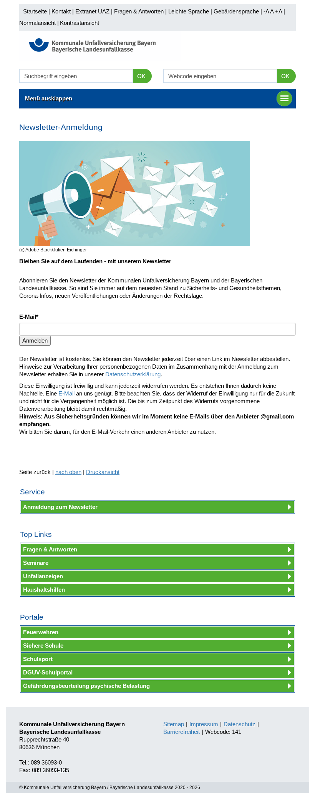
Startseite (35, 11)
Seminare (35, 562)
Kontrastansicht (79, 23)
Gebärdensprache (236, 11)
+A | (279, 11)
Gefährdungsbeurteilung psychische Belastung (86, 686)
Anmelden (35, 340)
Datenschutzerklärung (133, 374)
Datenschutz (239, 724)
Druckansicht (102, 472)
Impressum (203, 724)
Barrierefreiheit (181, 731)
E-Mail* (28, 316)
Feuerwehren (40, 632)
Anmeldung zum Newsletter (60, 507)
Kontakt (61, 11)
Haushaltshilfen (44, 589)
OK (141, 76)
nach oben (68, 472)
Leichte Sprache (188, 11)
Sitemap (173, 724)
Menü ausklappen (48, 98)
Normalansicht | (39, 23)
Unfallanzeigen (43, 576)
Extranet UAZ (92, 11)
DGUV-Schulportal (48, 672)
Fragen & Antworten (139, 11)
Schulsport (38, 659)
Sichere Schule (43, 645)
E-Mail (66, 393)
